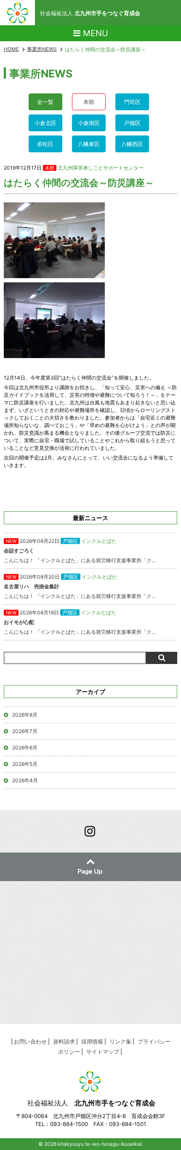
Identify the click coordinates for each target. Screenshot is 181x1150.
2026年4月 (25, 780)
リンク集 (120, 1041)
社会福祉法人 (90, 13)
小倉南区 (89, 123)
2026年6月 (24, 747)
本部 (88, 101)
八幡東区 (89, 144)
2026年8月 (24, 715)
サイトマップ (102, 1051)
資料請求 (64, 1041)
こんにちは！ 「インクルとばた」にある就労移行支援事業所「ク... (79, 550)
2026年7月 (24, 731)
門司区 (132, 101)
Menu (94, 33)
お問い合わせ (30, 1041)
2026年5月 (24, 764)
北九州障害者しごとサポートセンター (101, 168)
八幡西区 (132, 144)
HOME (11, 49)
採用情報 (92, 1041)
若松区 (45, 144)
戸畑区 (132, 123)
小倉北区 (45, 123)
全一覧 (45, 101)
